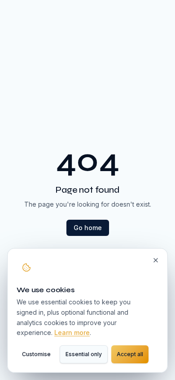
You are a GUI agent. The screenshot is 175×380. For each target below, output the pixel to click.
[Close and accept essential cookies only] (155, 260)
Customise (36, 354)
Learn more (72, 332)
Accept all (130, 354)
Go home (88, 227)
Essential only (84, 354)
